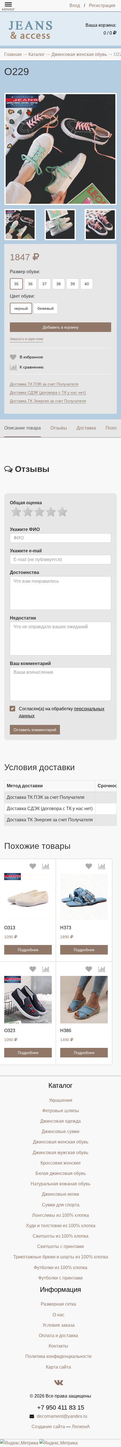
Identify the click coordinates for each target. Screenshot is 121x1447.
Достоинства (24, 572)
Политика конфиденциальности (58, 1356)
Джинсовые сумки (60, 1131)
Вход (75, 5)
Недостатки (23, 618)
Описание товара (22, 428)
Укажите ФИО (25, 529)
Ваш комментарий (30, 663)
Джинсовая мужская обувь (60, 1152)
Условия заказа (58, 1325)
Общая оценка (26, 502)
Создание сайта (48, 1426)
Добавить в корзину (61, 327)
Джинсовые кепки (60, 1194)
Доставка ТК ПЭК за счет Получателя (44, 384)
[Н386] (84, 999)
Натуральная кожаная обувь (60, 1183)
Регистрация (102, 5)
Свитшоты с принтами (60, 1246)
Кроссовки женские (61, 1163)
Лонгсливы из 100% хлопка (60, 1215)
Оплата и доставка (58, 1335)
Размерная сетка (58, 1304)
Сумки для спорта (60, 1204)
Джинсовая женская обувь (60, 1141)
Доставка (86, 428)
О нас (58, 1314)
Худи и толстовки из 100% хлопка (60, 1225)
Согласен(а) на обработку (61, 712)
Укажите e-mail (26, 550)
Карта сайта (58, 1367)
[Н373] (84, 897)
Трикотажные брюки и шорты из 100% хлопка (60, 1256)
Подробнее (28, 950)
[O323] (28, 999)
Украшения (60, 1100)
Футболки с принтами (60, 1278)
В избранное (31, 357)
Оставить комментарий (35, 729)
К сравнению (32, 367)
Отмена (76, 340)
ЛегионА (81, 1426)
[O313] (28, 897)
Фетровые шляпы (60, 1110)
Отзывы (58, 428)
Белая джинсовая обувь (60, 1173)
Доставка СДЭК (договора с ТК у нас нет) (48, 392)
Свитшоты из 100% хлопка (60, 1236)
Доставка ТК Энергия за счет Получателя (48, 401)
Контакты (58, 1346)
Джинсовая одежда (60, 1121)
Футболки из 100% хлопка (60, 1267)
